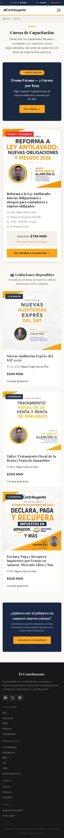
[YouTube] (5, 697)
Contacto (7, 797)
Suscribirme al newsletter (32, 640)
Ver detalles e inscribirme (30, 253)
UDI (4, 763)
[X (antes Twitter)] (12, 697)
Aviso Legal (8, 815)
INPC (5, 757)
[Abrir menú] (58, 10)
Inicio (8, 18)
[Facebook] (20, 697)
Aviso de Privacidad (12, 810)
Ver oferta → (32, 109)
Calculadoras (9, 747)
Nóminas (7, 728)
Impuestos (8, 718)
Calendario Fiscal (11, 773)
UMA (5, 768)
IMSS (5, 723)
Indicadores (9, 752)
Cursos (6, 786)
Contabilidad (9, 734)
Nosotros (7, 792)
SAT (4, 713)
